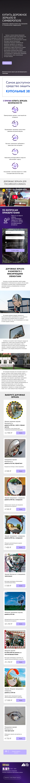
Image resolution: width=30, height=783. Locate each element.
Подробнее (7, 63)
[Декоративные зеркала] (5, 768)
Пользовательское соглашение (9, 770)
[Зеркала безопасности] (5, 764)
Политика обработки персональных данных (12, 772)
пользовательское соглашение (17, 242)
